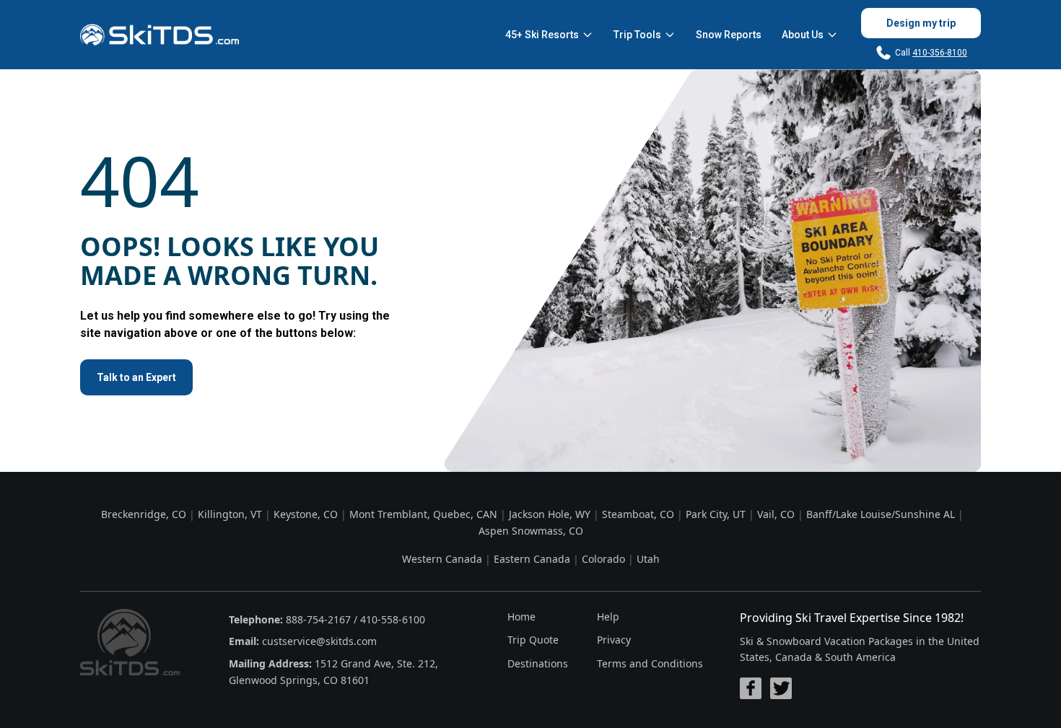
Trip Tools (637, 34)
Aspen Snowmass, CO (531, 531)
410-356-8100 (939, 53)
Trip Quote (533, 639)
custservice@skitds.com (319, 641)
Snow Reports (728, 34)
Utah (648, 559)
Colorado (603, 559)
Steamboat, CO (638, 514)
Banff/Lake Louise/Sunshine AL (880, 514)
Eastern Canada (532, 559)
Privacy (614, 639)
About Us (803, 34)
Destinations (537, 663)
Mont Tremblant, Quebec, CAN (423, 514)
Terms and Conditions (650, 663)
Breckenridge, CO (143, 514)
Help (608, 616)
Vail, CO (776, 514)
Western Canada (442, 559)
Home (521, 616)
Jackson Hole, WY (549, 514)
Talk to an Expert (136, 377)
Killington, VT (230, 514)
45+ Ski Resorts (542, 34)
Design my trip (921, 23)
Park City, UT (716, 514)
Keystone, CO (306, 514)
